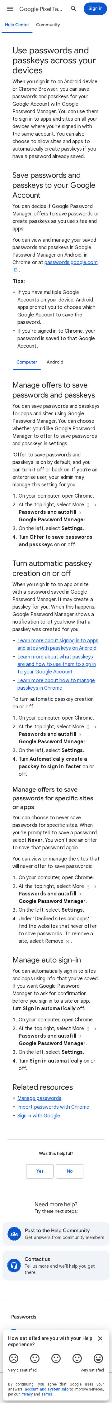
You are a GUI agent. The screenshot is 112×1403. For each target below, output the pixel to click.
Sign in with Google (38, 1116)
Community (48, 24)
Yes (40, 1171)
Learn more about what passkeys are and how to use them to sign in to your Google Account (56, 664)
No (69, 1171)
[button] (9, 8)
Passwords (23, 1317)
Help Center (17, 24)
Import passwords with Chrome (53, 1107)
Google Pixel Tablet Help (42, 9)
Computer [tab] (26, 362)
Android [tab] (55, 362)
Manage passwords (39, 1098)
